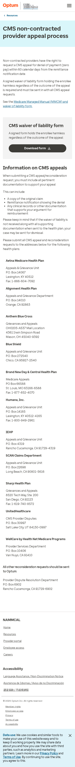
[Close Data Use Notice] (70, 735)
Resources (12, 15)
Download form (35, 148)
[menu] (69, 6)
